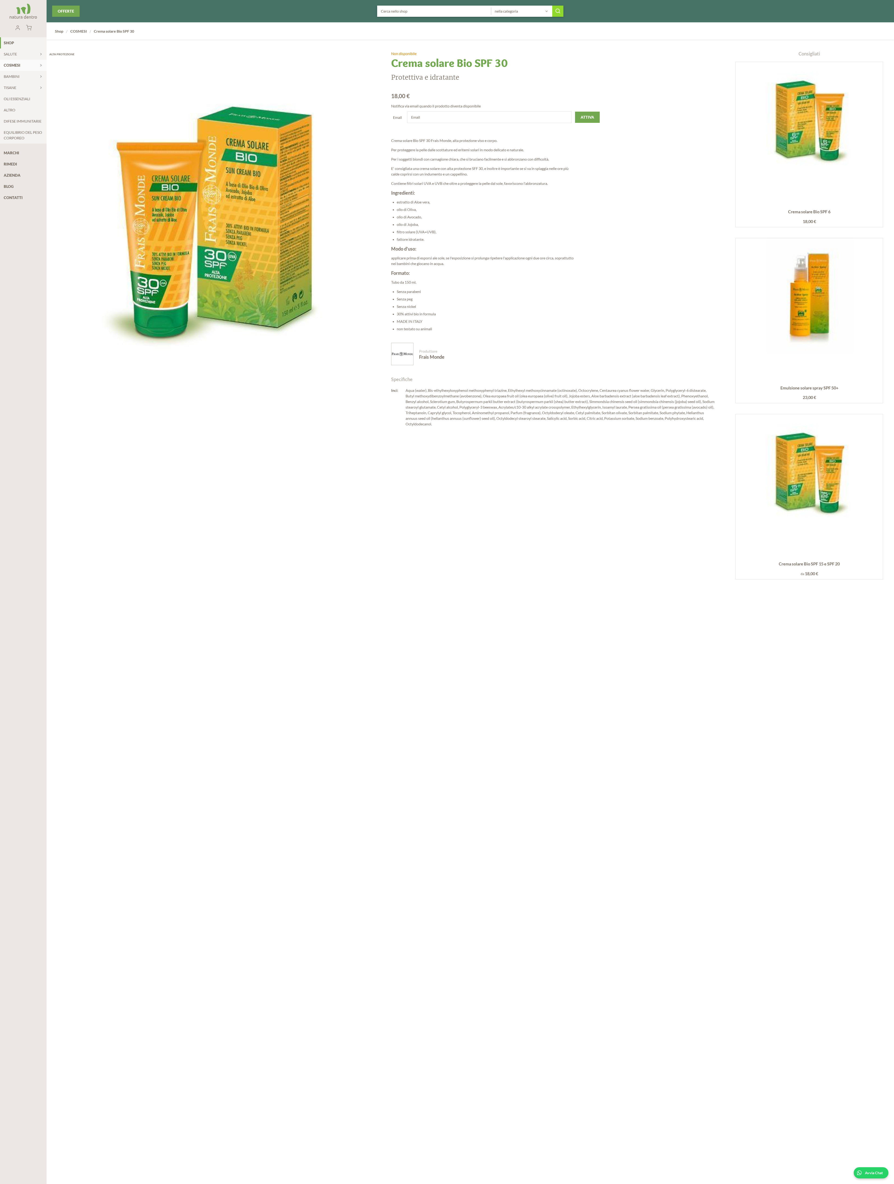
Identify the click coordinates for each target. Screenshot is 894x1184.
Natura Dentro (23, 11)
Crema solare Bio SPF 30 (114, 31)
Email (397, 117)
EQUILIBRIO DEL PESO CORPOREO (23, 135)
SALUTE (10, 54)
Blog (9, 186)
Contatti (13, 197)
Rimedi (10, 164)
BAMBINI (12, 76)
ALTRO (9, 110)
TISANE (10, 87)
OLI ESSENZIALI (17, 98)
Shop (9, 43)
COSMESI (12, 65)
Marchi (11, 153)
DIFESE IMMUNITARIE (22, 121)
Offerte (66, 11)
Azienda (12, 175)
